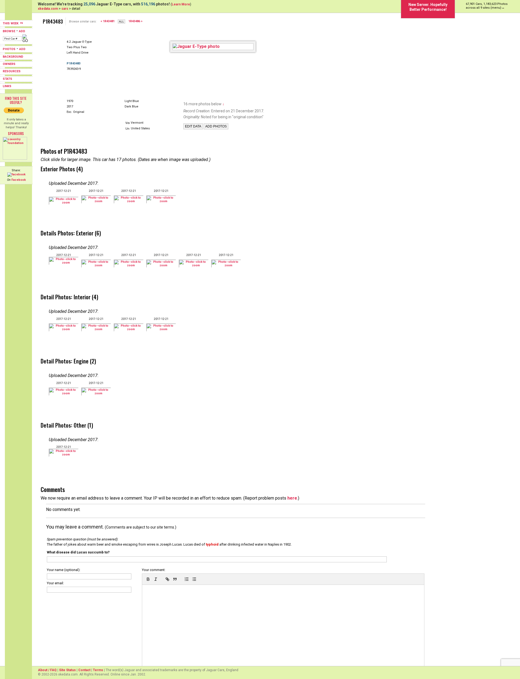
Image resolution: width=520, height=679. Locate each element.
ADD (22, 31)
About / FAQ (47, 670)
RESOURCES (12, 71)
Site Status (67, 670)
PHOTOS (9, 49)
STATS (7, 79)
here (292, 498)
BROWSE (9, 31)
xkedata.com (48, 9)
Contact (84, 670)
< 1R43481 (107, 21)
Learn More (181, 4)
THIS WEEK (11, 23)
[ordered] (186, 579)
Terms (98, 670)
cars (64, 9)
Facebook (18, 180)
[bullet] (194, 579)
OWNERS (9, 64)
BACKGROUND (13, 56)
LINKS (7, 86)
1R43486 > (135, 21)
